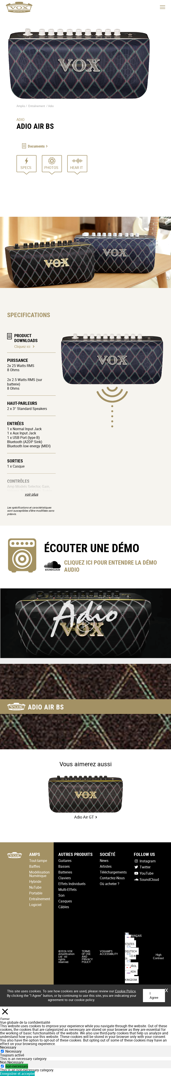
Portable (35, 893)
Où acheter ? (109, 883)
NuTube (35, 887)
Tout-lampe (38, 860)
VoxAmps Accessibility (109, 952)
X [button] (166, 989)
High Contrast (158, 956)
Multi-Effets (67, 889)
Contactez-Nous (112, 877)
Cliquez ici (22, 346)
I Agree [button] (154, 995)
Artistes (106, 866)
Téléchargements (113, 872)
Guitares (64, 860)
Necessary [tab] (8, 1047)
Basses (64, 866)
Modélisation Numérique (39, 874)
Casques (65, 901)
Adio (51, 106)
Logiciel (35, 904)
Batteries (65, 872)
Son (61, 895)
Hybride (35, 881)
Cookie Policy (125, 991)
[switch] (2, 1066)
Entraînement (36, 106)
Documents (36, 146)
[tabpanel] (85, 1058)
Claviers (64, 877)
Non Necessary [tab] (12, 1062)
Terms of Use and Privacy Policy (87, 956)
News (104, 860)
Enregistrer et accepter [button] (17, 1073)
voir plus (31, 494)
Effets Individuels (72, 883)
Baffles (34, 866)
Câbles (63, 906)
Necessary (13, 1051)
